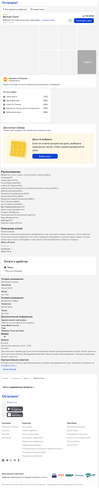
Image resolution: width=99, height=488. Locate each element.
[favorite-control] (70, 20)
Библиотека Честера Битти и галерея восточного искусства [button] (27, 188)
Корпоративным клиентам (77, 434)
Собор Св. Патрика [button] (9, 185)
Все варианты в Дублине (16, 9)
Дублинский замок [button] (9, 191)
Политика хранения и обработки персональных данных (24, 484)
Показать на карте (48, 20)
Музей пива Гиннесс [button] (10, 196)
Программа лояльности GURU (34, 452)
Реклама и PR (72, 445)
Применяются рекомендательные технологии (65, 484)
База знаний (27, 427)
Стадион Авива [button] (7, 212)
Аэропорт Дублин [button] (9, 223)
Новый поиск (39, 9)
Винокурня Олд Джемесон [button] (12, 193)
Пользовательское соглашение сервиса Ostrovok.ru (42, 449)
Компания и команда (10, 427)
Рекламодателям (73, 441)
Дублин (27, 378)
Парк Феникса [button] (7, 217)
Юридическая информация (32, 441)
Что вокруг (6, 177)
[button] (20, 50)
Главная (5, 378)
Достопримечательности (12, 207)
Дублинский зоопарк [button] (10, 209)
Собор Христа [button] (7, 180)
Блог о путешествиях (30, 434)
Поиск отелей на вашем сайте (78, 438)
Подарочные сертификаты (32, 456)
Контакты (5, 430)
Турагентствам (72, 430)
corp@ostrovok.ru (9, 365)
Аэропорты (6, 220)
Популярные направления (32, 438)
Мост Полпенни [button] (8, 201)
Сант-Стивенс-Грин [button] (9, 204)
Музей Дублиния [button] (8, 183)
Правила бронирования (31, 445)
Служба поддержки (29, 430)
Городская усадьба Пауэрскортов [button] (15, 199)
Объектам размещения (76, 427)
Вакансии (5, 434)
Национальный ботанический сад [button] (15, 215)
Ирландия (16, 378)
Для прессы (6, 438)
